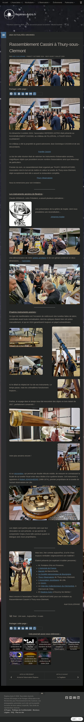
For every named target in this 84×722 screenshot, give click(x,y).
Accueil (5, 2)
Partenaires (69, 2)
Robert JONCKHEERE (29, 479)
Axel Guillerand (18, 56)
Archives (30, 35)
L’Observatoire (43, 2)
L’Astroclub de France (47, 568)
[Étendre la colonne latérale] (3, 35)
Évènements (57, 2)
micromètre (18, 474)
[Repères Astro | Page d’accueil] (20, 14)
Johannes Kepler (58, 217)
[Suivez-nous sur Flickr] (70, 697)
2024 (11, 35)
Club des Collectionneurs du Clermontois (57, 586)
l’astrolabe (26, 261)
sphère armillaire (39, 258)
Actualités (19, 35)
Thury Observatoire (44, 178)
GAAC (43, 583)
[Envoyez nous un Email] (74, 697)
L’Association (15, 2)
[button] (77, 719)
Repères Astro (46, 592)
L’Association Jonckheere (48, 580)
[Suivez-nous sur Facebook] (66, 697)
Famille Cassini (44, 152)
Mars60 (41, 571)
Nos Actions (29, 2)
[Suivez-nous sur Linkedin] (78, 697)
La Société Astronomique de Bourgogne (54, 574)
